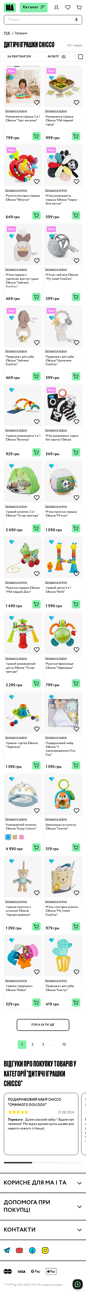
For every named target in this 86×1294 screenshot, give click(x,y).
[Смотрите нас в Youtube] (19, 1250)
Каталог (31, 7)
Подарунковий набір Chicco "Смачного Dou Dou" (34, 1102)
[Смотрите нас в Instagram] (45, 1250)
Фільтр (53, 57)
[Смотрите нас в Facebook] (32, 1250)
